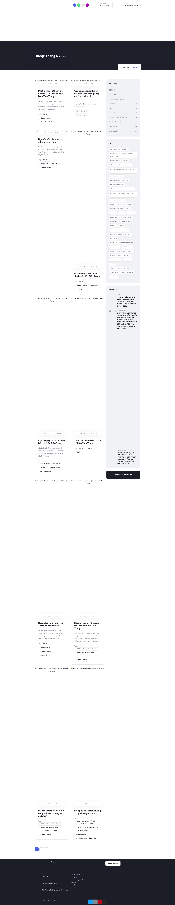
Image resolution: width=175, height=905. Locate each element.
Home (123, 67)
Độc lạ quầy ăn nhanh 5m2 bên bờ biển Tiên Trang (51, 441)
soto (112, 251)
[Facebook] (78, 5)
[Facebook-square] (95, 902)
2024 (129, 67)
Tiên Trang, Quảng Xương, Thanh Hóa (55, 890)
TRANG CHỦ (113, 126)
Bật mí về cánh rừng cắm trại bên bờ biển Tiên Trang (86, 625)
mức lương (113, 238)
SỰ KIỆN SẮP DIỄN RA (118, 99)
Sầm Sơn (79, 289)
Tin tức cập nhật (115, 122)
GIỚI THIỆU (113, 94)
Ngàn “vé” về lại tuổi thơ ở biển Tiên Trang (51, 140)
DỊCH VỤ (112, 90)
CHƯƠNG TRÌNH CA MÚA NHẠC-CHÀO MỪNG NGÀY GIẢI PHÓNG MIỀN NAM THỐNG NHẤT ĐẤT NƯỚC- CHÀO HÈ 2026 (127, 301)
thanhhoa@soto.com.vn (132, 5)
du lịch (90, 448)
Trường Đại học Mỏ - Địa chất (119, 268)
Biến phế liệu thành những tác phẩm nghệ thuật (87, 812)
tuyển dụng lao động (117, 272)
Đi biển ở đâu (114, 277)
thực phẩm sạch (82, 116)
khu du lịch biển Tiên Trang (86, 838)
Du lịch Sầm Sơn (115, 217)
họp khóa (113, 225)
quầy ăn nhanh (81, 112)
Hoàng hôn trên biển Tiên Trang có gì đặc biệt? (51, 624)
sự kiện (112, 255)
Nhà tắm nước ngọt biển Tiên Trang (121, 242)
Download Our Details (123, 475)
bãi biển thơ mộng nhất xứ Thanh (85, 654)
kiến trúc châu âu (46, 122)
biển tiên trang (45, 118)
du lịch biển (80, 108)
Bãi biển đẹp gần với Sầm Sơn (50, 163)
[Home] (53, 862)
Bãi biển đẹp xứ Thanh (47, 647)
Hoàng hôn (44, 655)
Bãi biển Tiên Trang (116, 176)
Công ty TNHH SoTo (116, 208)
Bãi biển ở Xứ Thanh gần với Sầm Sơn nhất (121, 194)
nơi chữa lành (114, 247)
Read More (113, 863)
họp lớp (121, 225)
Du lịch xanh (128, 217)
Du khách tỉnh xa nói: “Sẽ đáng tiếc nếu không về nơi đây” (51, 813)
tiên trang (127, 260)
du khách (113, 213)
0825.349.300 (104, 5)
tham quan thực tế (124, 255)
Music (111, 108)
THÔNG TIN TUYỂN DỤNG (118, 117)
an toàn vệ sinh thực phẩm (86, 104)
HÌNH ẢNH (112, 104)
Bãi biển (46, 114)
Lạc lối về (128, 234)
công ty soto (81, 834)
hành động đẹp (125, 221)
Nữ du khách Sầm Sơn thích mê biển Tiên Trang (87, 274)
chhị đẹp (94, 285)
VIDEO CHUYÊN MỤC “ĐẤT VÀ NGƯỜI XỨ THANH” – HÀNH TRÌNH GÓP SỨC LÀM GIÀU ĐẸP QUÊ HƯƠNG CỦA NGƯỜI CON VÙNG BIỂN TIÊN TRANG (127, 458)
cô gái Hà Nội (114, 204)
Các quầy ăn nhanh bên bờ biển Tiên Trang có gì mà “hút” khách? (86, 93)
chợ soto (122, 200)
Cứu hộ (128, 208)
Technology (113, 113)
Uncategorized (114, 131)
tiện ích (78, 452)
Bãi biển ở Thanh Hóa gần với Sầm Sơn (122, 189)
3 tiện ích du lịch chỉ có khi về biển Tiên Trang (87, 441)
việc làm (130, 272)
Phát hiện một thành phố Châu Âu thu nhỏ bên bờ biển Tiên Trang (51, 93)
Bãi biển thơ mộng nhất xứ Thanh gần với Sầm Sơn (49, 829)
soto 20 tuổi (121, 251)
